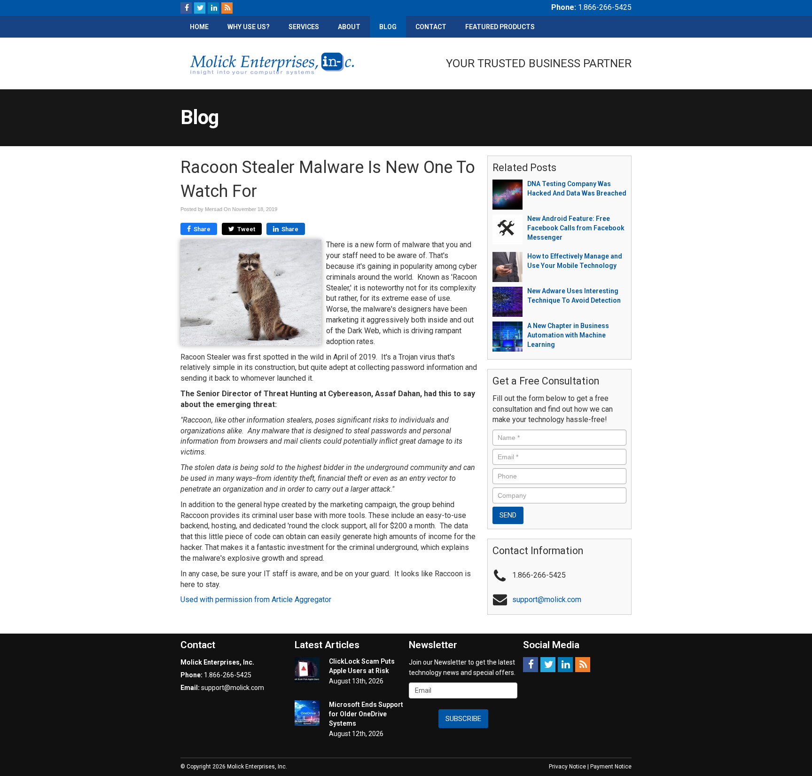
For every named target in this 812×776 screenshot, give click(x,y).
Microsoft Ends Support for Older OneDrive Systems (366, 714)
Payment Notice (611, 766)
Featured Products (500, 27)
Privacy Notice (567, 766)
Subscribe (463, 718)
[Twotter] (199, 7)
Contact (430, 27)
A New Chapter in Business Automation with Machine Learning (568, 335)
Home (199, 27)
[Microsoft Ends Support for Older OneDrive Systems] (307, 713)
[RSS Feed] (227, 7)
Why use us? (248, 27)
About (349, 27)
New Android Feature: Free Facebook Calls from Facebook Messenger (576, 228)
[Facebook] (186, 7)
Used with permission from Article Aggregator (255, 599)
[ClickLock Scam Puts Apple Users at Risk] (307, 669)
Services (304, 27)
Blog (388, 27)
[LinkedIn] (213, 7)
